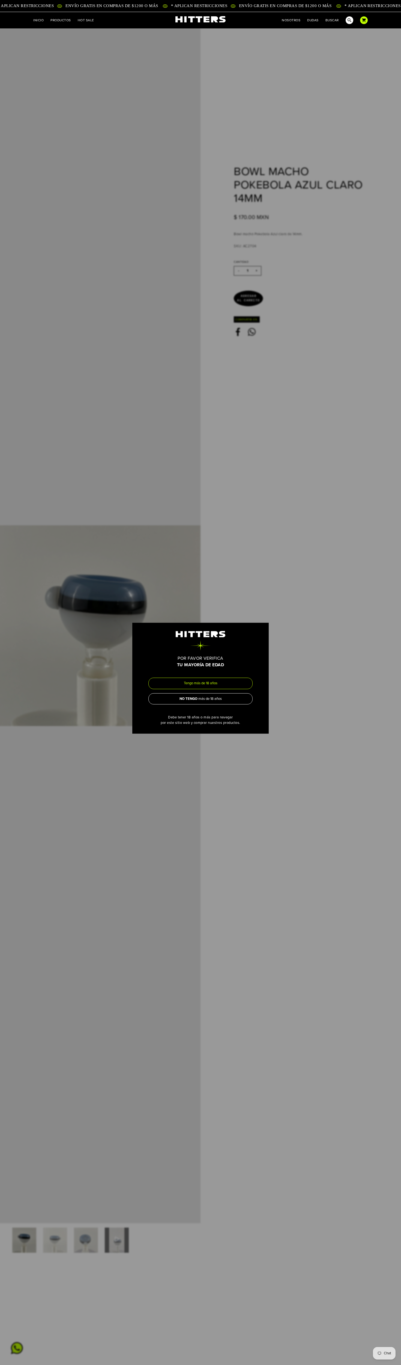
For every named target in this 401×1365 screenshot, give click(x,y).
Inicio (38, 20)
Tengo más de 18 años (200, 683)
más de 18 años (200, 699)
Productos (60, 20)
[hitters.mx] (200, 19)
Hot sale (86, 20)
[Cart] (364, 20)
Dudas (312, 20)
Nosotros (291, 20)
